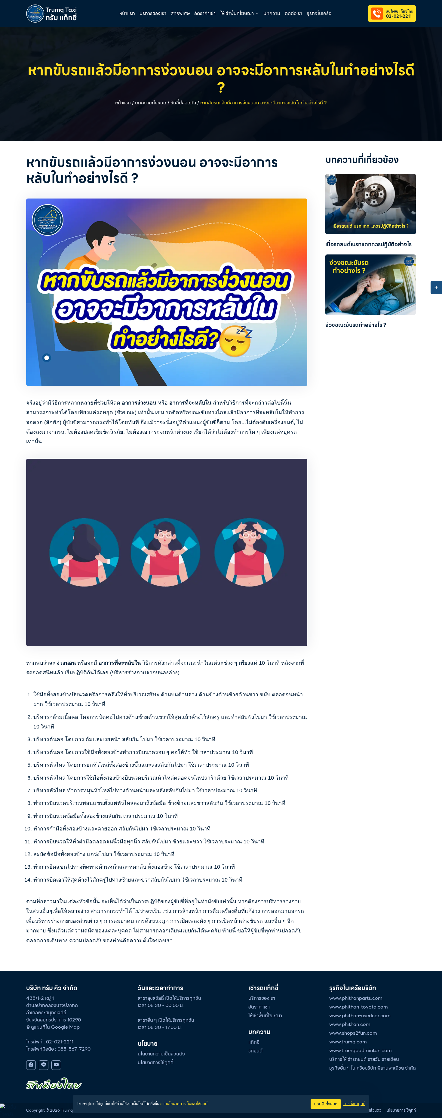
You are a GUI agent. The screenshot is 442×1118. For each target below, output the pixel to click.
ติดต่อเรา (293, 13)
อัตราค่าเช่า (205, 13)
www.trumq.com (348, 1042)
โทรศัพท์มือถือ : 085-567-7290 (58, 1049)
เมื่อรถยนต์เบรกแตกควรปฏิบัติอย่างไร (368, 244)
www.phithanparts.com (355, 998)
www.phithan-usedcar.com (360, 1015)
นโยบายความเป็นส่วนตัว (161, 1054)
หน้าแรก (127, 13)
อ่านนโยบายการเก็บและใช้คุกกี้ (183, 1104)
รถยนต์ (255, 1051)
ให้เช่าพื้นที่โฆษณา (265, 1015)
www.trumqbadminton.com (360, 1050)
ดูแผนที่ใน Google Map (55, 1027)
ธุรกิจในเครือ (319, 13)
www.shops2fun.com (353, 1033)
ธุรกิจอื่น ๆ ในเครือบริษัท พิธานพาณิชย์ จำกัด (372, 1068)
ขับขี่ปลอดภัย (183, 102)
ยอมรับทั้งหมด (325, 1104)
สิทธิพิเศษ (180, 13)
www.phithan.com (349, 1024)
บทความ (271, 13)
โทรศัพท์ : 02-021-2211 (49, 1042)
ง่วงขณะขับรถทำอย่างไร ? (355, 325)
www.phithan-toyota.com (358, 1007)
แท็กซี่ (253, 1042)
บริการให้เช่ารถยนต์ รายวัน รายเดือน (364, 1059)
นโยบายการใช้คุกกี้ (155, 1062)
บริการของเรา (153, 13)
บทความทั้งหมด (150, 102)
